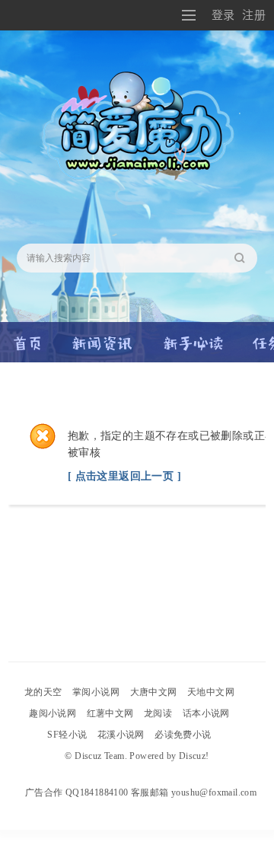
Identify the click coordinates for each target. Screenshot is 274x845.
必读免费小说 (183, 734)
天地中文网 (210, 692)
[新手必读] (193, 337)
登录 (223, 15)
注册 (254, 15)
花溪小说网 (121, 734)
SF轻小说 (67, 734)
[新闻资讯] (102, 337)
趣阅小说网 (52, 713)
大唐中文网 (153, 692)
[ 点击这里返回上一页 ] (124, 476)
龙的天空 (43, 692)
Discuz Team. (101, 756)
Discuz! (194, 756)
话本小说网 (206, 713)
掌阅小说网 (95, 692)
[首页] (28, 337)
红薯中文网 (110, 713)
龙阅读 (158, 713)
